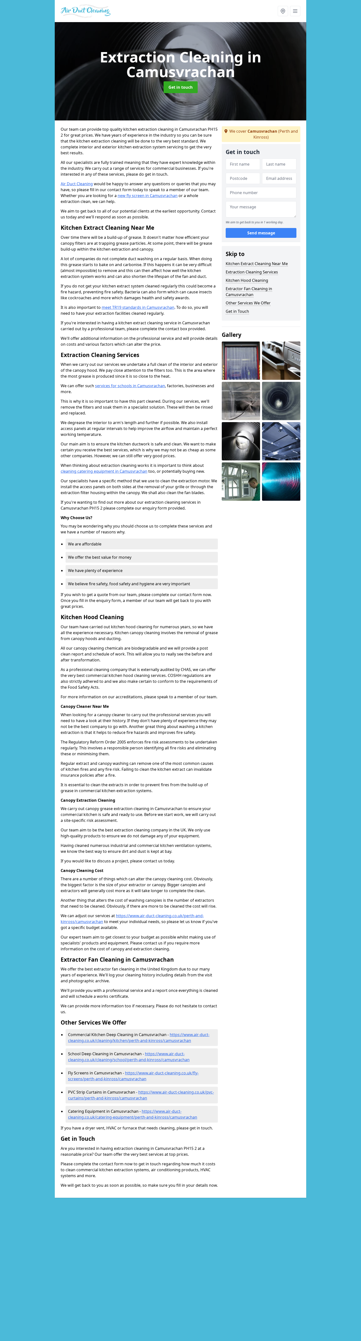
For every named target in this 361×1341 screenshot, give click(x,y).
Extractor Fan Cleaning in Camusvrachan (249, 291)
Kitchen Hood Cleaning (247, 280)
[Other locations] (283, 11)
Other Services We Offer (248, 303)
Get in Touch (237, 311)
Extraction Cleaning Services (252, 272)
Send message (261, 233)
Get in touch (180, 87)
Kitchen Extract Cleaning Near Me (257, 263)
